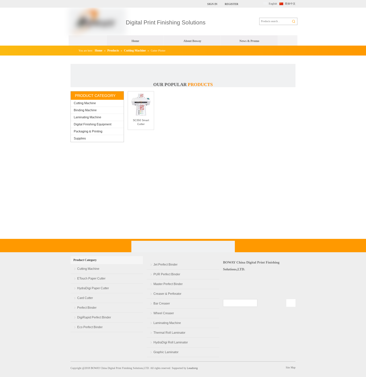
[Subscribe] (290, 303)
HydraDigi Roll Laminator (170, 342)
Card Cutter (85, 298)
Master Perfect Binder (168, 284)
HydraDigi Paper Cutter (93, 288)
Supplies (80, 138)
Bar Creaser (161, 303)
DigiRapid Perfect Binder (94, 317)
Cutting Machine (85, 103)
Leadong (192, 368)
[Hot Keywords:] (293, 21)
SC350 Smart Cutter (141, 122)
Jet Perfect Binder (165, 264)
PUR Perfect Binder (166, 274)
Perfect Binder (86, 307)
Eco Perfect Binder (90, 327)
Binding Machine (85, 110)
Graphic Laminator (165, 352)
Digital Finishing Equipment (92, 124)
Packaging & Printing (88, 131)
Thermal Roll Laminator (169, 332)
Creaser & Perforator (167, 293)
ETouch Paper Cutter (91, 278)
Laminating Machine (87, 117)
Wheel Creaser (163, 313)
